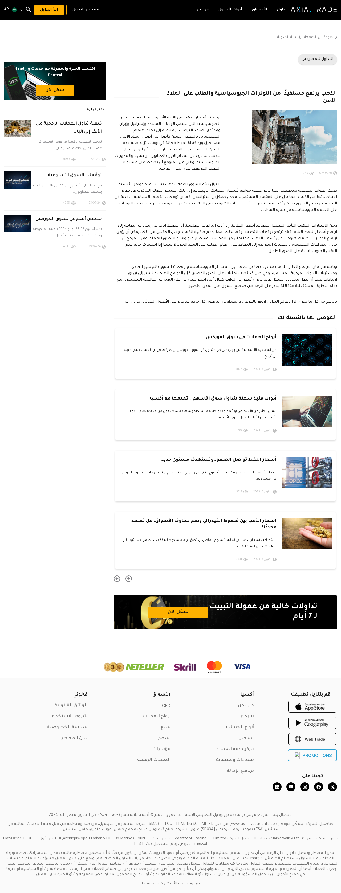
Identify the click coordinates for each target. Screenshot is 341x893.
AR (6, 10)
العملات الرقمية (153, 760)
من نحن (246, 705)
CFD (166, 705)
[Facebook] (318, 786)
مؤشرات (161, 749)
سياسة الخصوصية (67, 727)
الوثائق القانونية (71, 705)
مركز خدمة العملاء (235, 749)
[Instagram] (304, 786)
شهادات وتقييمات (235, 760)
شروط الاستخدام (69, 716)
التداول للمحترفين (317, 59)
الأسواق (161, 694)
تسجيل (246, 738)
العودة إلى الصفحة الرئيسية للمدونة (305, 37)
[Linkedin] (277, 786)
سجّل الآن (178, 612)
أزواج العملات (156, 716)
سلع (165, 727)
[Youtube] (290, 786)
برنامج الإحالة (240, 771)
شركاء (247, 716)
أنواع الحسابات (238, 727)
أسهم (164, 738)
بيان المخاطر (74, 738)
